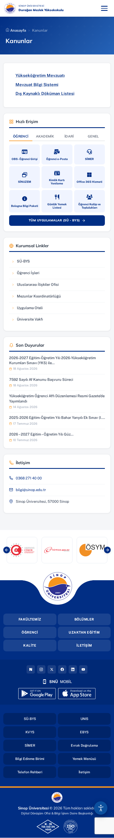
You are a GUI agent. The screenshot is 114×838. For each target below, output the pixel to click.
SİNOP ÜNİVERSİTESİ (46, 5)
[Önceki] (6, 550)
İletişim (95, 772)
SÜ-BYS (28, 262)
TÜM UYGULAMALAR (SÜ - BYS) (59, 221)
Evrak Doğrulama (91, 745)
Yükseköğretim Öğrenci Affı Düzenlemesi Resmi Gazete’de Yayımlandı (57, 398)
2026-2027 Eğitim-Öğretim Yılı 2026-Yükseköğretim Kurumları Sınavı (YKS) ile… (52, 360)
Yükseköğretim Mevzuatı (40, 75)
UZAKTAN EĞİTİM (84, 632)
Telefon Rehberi (36, 772)
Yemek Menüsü (91, 759)
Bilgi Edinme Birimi (35, 759)
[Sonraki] (107, 550)
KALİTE (29, 645)
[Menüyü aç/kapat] (104, 8)
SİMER (40, 745)
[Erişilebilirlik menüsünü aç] (100, 808)
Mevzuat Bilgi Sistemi (36, 84)
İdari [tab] (69, 136)
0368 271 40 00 (29, 478)
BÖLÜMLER (84, 619)
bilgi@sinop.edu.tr (31, 490)
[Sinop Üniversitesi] (10, 8)
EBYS (95, 732)
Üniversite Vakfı (28, 320)
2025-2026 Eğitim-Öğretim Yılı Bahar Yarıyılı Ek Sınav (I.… (57, 418)
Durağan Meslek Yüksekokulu (41, 10)
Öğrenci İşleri (28, 274)
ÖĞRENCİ (30, 632)
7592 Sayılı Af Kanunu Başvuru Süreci (41, 379)
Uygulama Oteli (28, 309)
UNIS (96, 719)
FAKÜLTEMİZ (30, 619)
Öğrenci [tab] (20, 136)
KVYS (40, 732)
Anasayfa (17, 30)
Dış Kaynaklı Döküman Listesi (44, 93)
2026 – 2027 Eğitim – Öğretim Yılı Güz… (41, 434)
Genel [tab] (93, 136)
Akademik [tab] (45, 136)
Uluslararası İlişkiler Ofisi (35, 285)
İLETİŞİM (84, 645)
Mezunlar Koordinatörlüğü (36, 297)
